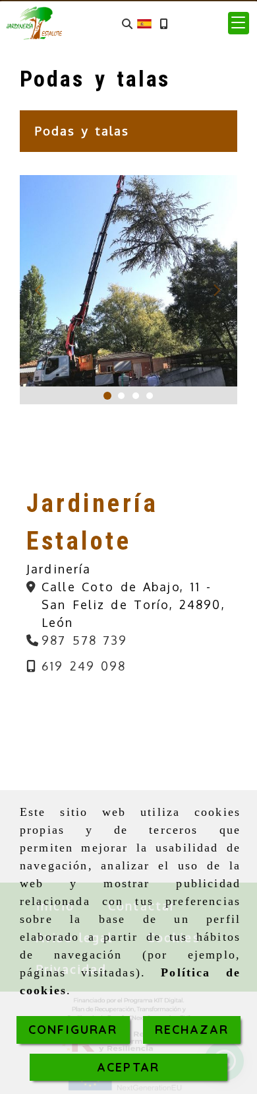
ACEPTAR (128, 1067)
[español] (144, 22)
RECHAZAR (192, 1029)
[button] (238, 23)
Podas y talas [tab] (82, 131)
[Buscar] (127, 23)
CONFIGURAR (73, 1029)
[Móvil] (163, 23)
